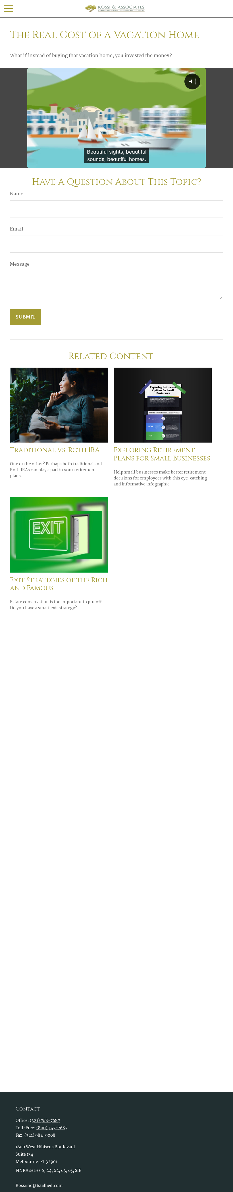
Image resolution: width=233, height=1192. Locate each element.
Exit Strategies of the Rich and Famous (59, 584)
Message (20, 264)
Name (16, 194)
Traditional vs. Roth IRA (55, 450)
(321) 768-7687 (45, 1120)
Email (16, 229)
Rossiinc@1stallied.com (39, 1186)
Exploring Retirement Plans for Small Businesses (162, 454)
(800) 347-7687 (51, 1128)
